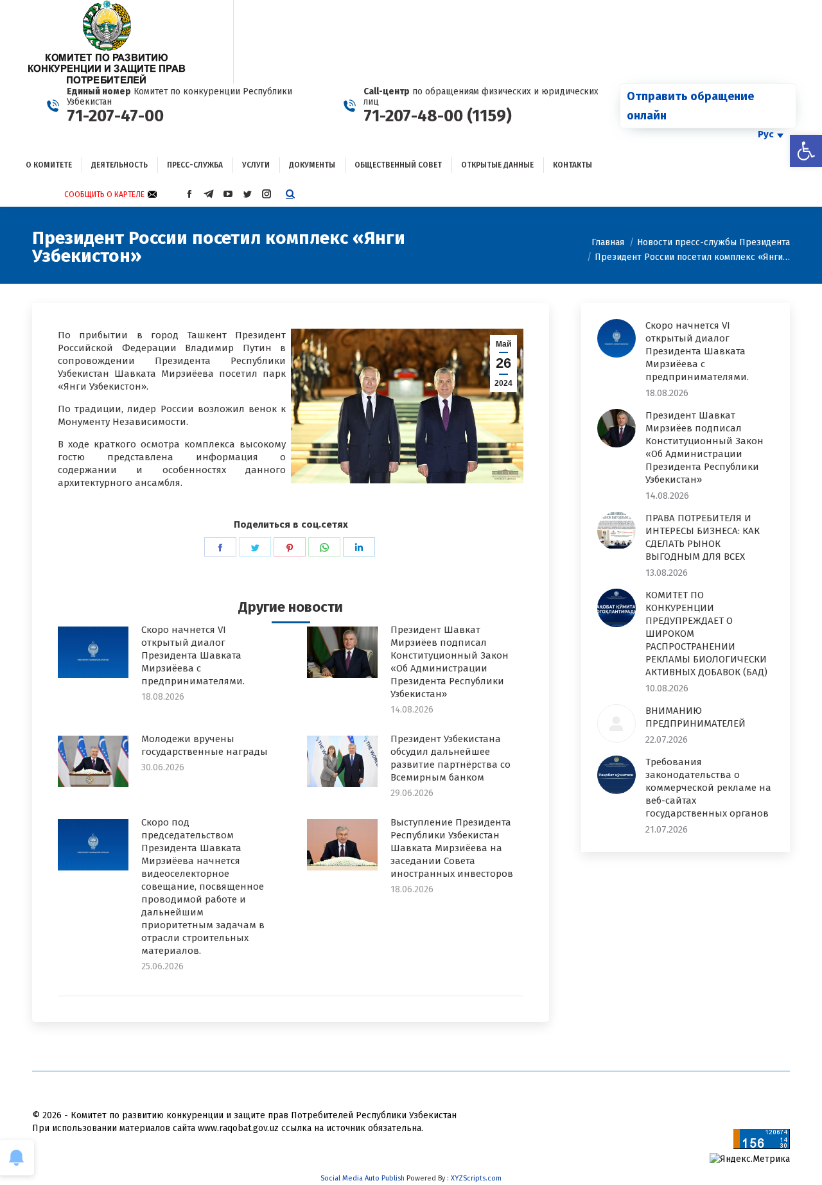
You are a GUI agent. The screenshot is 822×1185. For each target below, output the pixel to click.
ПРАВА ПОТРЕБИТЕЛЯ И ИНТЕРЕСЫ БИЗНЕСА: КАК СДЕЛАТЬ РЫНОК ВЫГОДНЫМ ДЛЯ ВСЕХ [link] (702, 537)
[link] (806, 151)
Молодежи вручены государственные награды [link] (204, 745)
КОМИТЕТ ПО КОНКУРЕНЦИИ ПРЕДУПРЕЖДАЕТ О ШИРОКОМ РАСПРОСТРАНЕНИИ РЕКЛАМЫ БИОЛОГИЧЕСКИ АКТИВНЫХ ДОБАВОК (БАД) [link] (706, 633)
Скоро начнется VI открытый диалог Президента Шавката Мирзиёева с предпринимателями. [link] (193, 655)
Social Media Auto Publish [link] (362, 1178)
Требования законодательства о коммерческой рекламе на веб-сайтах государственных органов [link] (708, 787)
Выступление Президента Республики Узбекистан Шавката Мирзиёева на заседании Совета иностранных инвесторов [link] (451, 848)
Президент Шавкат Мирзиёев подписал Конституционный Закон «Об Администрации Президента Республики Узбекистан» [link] (449, 662)
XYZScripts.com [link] (476, 1178)
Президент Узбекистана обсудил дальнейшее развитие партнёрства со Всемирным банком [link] (450, 758)
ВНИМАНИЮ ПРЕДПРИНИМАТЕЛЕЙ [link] (695, 717)
